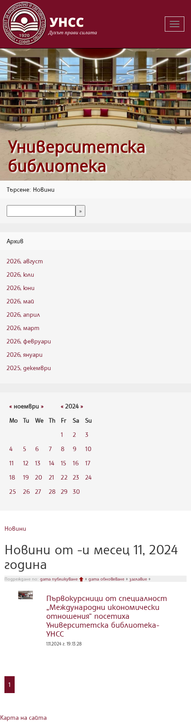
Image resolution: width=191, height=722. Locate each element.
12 (25, 463)
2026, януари (25, 354)
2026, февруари (29, 341)
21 (51, 477)
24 (88, 477)
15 (63, 463)
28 (52, 491)
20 (38, 477)
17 (87, 463)
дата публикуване (59, 578)
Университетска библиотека (77, 156)
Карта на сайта (23, 717)
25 (12, 491)
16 (76, 463)
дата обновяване (107, 578)
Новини (15, 528)
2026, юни (21, 287)
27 (38, 491)
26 (26, 491)
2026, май (20, 301)
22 (64, 477)
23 (76, 477)
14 (51, 463)
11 (11, 463)
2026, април (23, 314)
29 (64, 491)
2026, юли (20, 274)
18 (12, 477)
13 (37, 463)
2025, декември (29, 367)
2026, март (23, 327)
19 (26, 477)
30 (76, 491)
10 (88, 448)
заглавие (138, 578)
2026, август (25, 261)
